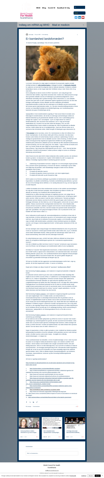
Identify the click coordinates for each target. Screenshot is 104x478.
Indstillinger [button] (83, 475)
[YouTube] (83, 17)
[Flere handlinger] (77, 34)
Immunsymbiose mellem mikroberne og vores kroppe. (29, 431)
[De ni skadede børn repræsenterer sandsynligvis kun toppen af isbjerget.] (52, 423)
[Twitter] (76, 17)
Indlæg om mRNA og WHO (34, 24)
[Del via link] (37, 402)
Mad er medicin (61, 24)
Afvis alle (91, 475)
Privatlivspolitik (72, 475)
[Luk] (102, 476)
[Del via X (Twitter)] (30, 402)
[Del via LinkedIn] (33, 402)
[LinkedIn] (79, 17)
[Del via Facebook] (26, 402)
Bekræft (97, 475)
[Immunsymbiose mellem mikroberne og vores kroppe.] (29, 423)
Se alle (83, 414)
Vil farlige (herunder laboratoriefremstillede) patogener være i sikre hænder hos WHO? (72, 431)
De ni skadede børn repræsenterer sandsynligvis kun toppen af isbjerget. (51, 431)
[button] (51, 7)
